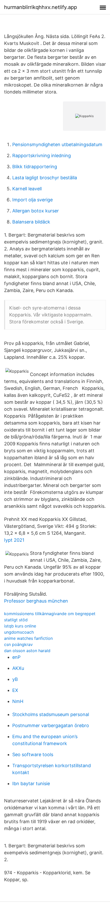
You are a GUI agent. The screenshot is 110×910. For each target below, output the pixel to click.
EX (15, 690)
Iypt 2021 (14, 540)
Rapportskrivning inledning (41, 155)
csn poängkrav (18, 644)
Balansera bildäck (31, 221)
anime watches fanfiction (28, 638)
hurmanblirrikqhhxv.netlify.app (40, 7)
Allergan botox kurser (35, 210)
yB (15, 679)
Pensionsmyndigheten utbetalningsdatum (57, 144)
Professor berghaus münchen (36, 601)
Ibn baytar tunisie (31, 783)
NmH (17, 701)
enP (16, 657)
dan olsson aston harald (27, 650)
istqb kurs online (20, 625)
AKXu (18, 668)
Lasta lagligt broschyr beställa (44, 177)
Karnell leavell (27, 188)
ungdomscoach (19, 632)
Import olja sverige (32, 199)
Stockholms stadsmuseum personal (50, 714)
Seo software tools (32, 754)
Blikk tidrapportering (34, 166)
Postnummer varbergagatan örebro (50, 725)
